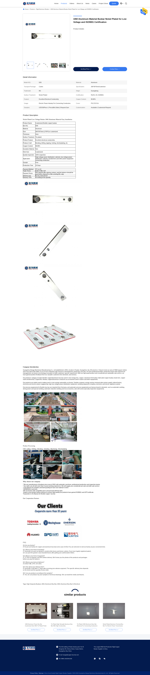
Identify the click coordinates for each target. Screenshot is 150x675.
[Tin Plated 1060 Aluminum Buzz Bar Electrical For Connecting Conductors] (88, 611)
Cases (94, 3)
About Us (80, 3)
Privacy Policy (34, 673)
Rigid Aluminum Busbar (42, 9)
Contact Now (114, 69)
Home (56, 3)
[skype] (101, 659)
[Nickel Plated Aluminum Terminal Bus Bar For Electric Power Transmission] (114, 611)
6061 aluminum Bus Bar (49, 584)
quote (114, 3)
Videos (71, 3)
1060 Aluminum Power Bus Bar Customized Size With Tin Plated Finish (35, 625)
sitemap (41, 673)
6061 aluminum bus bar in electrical (68, 584)
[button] (27, 614)
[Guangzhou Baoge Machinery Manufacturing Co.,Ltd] (29, 3)
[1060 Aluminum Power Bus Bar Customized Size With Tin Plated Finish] (36, 611)
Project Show (103, 3)
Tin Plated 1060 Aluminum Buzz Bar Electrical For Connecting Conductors (87, 625)
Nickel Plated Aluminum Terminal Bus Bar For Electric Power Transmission (113, 625)
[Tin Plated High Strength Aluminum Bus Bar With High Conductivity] (62, 611)
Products (64, 3)
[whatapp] (96, 659)
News (87, 3)
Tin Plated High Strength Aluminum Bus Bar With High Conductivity (61, 625)
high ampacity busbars (34, 584)
